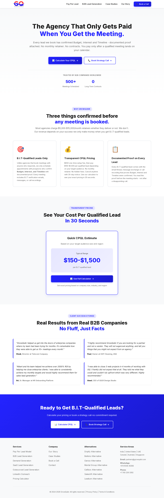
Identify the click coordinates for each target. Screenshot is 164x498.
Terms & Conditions (106, 492)
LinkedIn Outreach (21, 474)
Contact (52, 465)
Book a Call (54, 460)
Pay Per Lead (72, 4)
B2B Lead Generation (92, 4)
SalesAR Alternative (93, 474)
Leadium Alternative (93, 478)
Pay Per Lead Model (22, 451)
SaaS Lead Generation (23, 465)
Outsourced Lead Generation (26, 469)
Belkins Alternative (92, 456)
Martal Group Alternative (95, 465)
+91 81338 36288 (127, 466)
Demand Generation (22, 460)
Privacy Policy (91, 492)
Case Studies (111, 4)
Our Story (125, 4)
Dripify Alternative (92, 451)
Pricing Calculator (21, 478)
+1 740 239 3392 (126, 472)
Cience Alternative (92, 460)
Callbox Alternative (93, 469)
